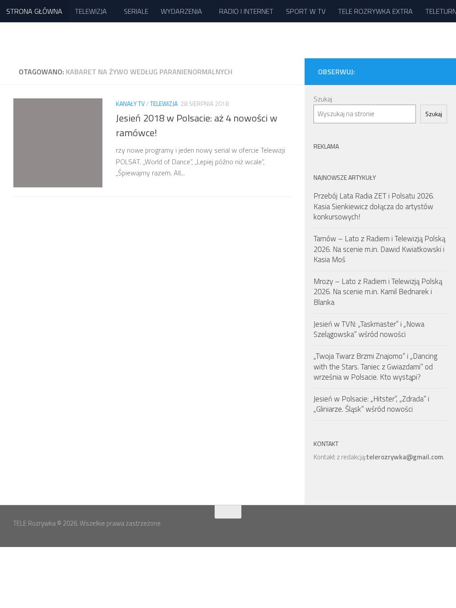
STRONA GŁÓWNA (34, 11)
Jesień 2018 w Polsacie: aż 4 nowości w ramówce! (196, 125)
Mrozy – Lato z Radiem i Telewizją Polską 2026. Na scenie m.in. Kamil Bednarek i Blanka (378, 292)
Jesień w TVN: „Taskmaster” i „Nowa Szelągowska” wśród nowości (369, 329)
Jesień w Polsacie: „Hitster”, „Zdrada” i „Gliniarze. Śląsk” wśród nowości (371, 404)
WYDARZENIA (181, 11)
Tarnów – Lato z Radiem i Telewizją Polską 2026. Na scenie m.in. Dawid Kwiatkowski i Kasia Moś (379, 249)
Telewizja (164, 103)
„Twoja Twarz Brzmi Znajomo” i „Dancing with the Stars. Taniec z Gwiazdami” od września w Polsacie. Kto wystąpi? (375, 366)
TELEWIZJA (91, 11)
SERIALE (136, 11)
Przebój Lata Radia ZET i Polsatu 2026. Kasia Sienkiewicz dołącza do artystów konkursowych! (374, 206)
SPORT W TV (306, 11)
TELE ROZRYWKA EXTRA (375, 11)
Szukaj (323, 99)
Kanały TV (130, 103)
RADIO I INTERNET (246, 11)
